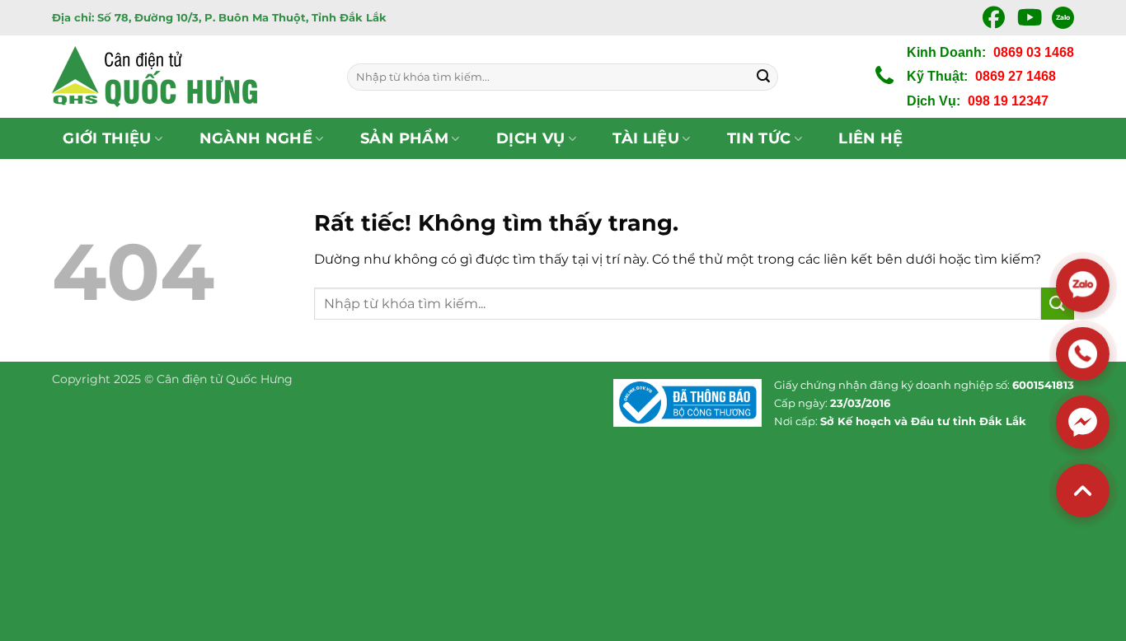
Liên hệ (870, 138)
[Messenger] (1083, 422)
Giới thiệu (107, 138)
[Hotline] (1083, 354)
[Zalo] (1083, 285)
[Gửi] (763, 77)
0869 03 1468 (1033, 52)
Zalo (1063, 17)
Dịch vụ (530, 138)
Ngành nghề (256, 138)
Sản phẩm (404, 138)
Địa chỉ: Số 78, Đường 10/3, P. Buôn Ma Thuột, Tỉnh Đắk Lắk (219, 17)
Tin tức (759, 138)
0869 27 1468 (1015, 76)
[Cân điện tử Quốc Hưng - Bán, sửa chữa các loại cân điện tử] (187, 77)
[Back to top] (1083, 490)
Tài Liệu (645, 138)
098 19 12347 (1008, 101)
